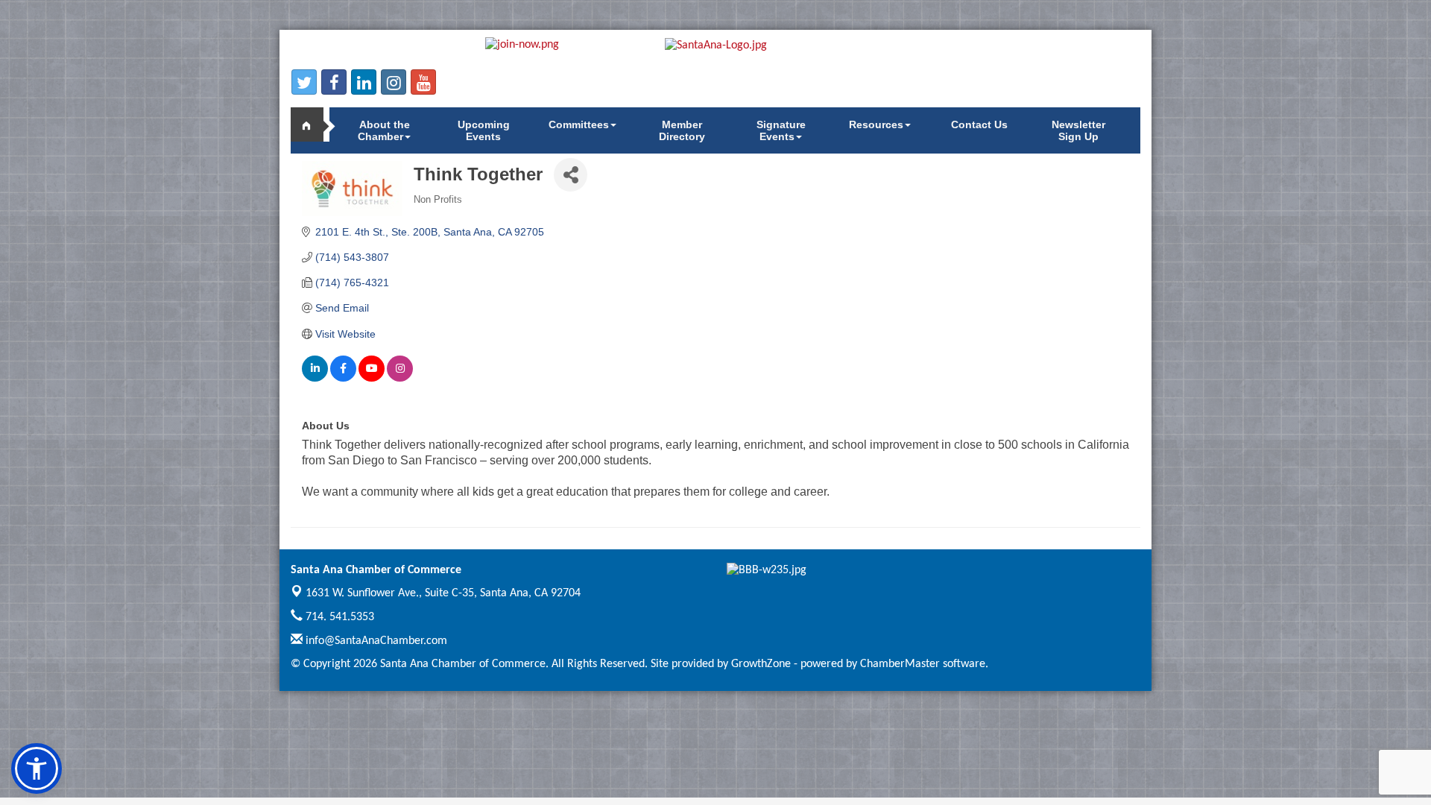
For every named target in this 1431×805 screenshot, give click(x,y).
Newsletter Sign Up (1078, 130)
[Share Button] (570, 175)
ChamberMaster (900, 664)
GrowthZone (761, 664)
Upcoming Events (484, 130)
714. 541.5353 (338, 617)
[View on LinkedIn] (315, 378)
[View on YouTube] (371, 378)
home (313, 124)
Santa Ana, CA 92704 (443, 593)
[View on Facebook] (343, 378)
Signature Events (781, 130)
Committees (579, 124)
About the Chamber (384, 130)
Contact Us (979, 124)
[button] (36, 768)
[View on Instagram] (400, 378)
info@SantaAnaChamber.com (375, 641)
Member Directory (682, 130)
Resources (876, 124)
